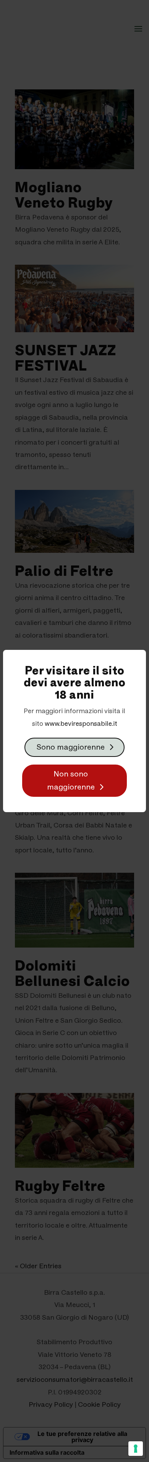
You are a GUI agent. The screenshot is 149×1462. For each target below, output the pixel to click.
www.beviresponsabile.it (81, 723)
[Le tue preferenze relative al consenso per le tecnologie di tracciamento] (135, 1448)
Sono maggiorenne (71, 747)
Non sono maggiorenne (71, 780)
